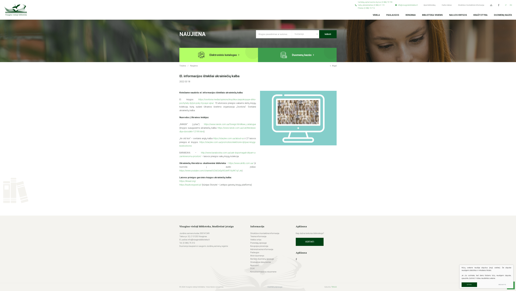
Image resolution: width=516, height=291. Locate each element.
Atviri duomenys (257, 256)
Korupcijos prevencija (259, 246)
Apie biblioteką (429, 5)
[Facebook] (498, 5)
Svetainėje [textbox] (299, 34)
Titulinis (182, 66)
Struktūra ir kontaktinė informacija (471, 5)
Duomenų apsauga (275, 287)
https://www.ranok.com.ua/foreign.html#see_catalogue (230, 124)
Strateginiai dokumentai (260, 262)
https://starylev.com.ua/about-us (228, 138)
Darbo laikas (447, 5)
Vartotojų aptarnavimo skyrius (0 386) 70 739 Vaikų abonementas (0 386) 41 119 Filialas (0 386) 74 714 (375, 5)
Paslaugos (392, 15)
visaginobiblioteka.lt (201, 240)
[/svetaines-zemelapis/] (491, 5)
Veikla (376, 15)
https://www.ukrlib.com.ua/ (241, 163)
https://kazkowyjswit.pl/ (190, 184)
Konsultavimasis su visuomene (263, 272)
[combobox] (305, 34)
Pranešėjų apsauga (258, 243)
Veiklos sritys (255, 240)
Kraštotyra (480, 15)
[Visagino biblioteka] (15, 10)
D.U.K (252, 268)
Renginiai (411, 15)
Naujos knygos (458, 15)
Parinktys (502, 284)
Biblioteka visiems (432, 15)
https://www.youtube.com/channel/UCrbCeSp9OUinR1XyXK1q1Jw (210, 170)
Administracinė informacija (261, 249)
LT (506, 5)
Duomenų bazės (503, 15)
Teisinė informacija (258, 236)
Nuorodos (254, 265)
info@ (190, 240)
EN (511, 5)
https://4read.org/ (187, 181)
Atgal (334, 66)
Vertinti (309, 241)
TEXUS (334, 287)
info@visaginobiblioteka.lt (408, 5)
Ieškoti (328, 34)
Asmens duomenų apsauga (262, 259)
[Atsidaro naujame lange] (316, 259)
